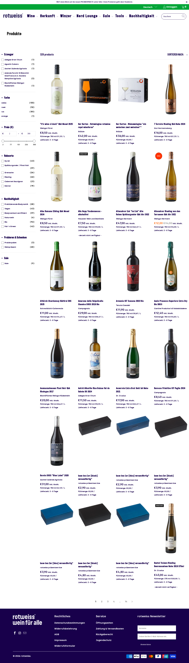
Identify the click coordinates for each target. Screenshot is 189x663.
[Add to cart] (57, 89)
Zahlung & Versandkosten (110, 628)
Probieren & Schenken (15, 237)
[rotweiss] (13, 16)
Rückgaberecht (104, 634)
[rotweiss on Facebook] (15, 633)
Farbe (7, 98)
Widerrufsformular (64, 646)
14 (126, 601)
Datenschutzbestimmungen (69, 623)
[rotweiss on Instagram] (20, 633)
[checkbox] (17, 59)
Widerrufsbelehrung (65, 628)
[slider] (3, 141)
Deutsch (148, 7)
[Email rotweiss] (25, 633)
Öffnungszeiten (104, 623)
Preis (8, 127)
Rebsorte (9, 156)
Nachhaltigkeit (11, 199)
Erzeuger (8, 54)
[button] (32, 16)
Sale (6, 258)
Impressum (60, 640)
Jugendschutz (103, 640)
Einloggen (171, 7)
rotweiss (25, 656)
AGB (56, 634)
